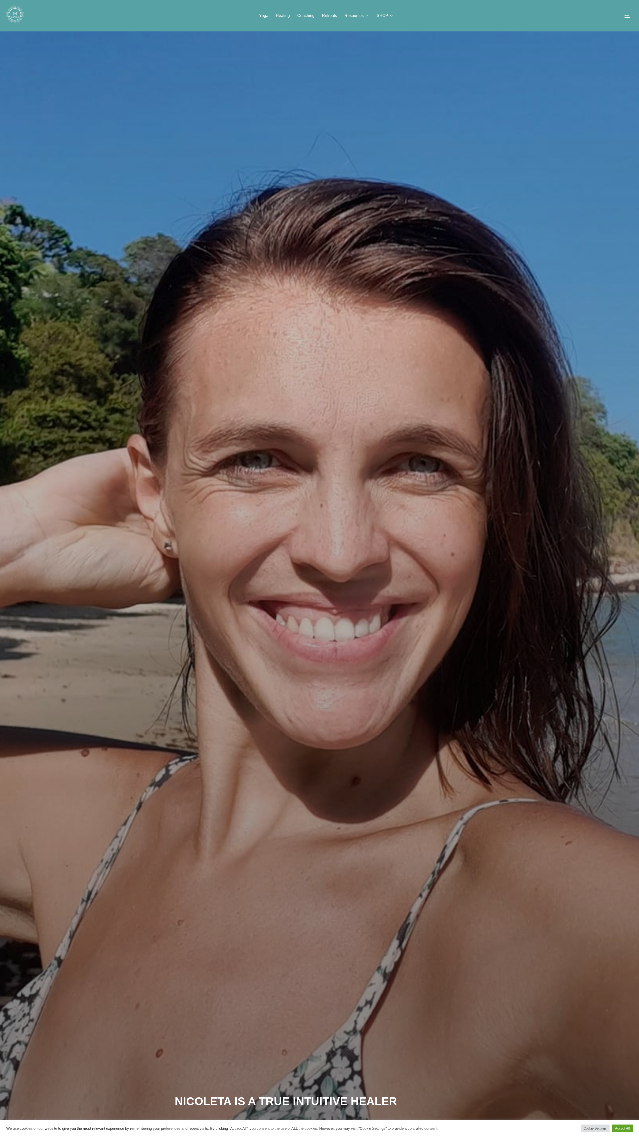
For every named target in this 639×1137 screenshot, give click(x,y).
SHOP (382, 15)
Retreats (329, 15)
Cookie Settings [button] (595, 1128)
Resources (354, 15)
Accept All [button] (622, 1128)
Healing (283, 15)
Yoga (263, 15)
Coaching (306, 15)
